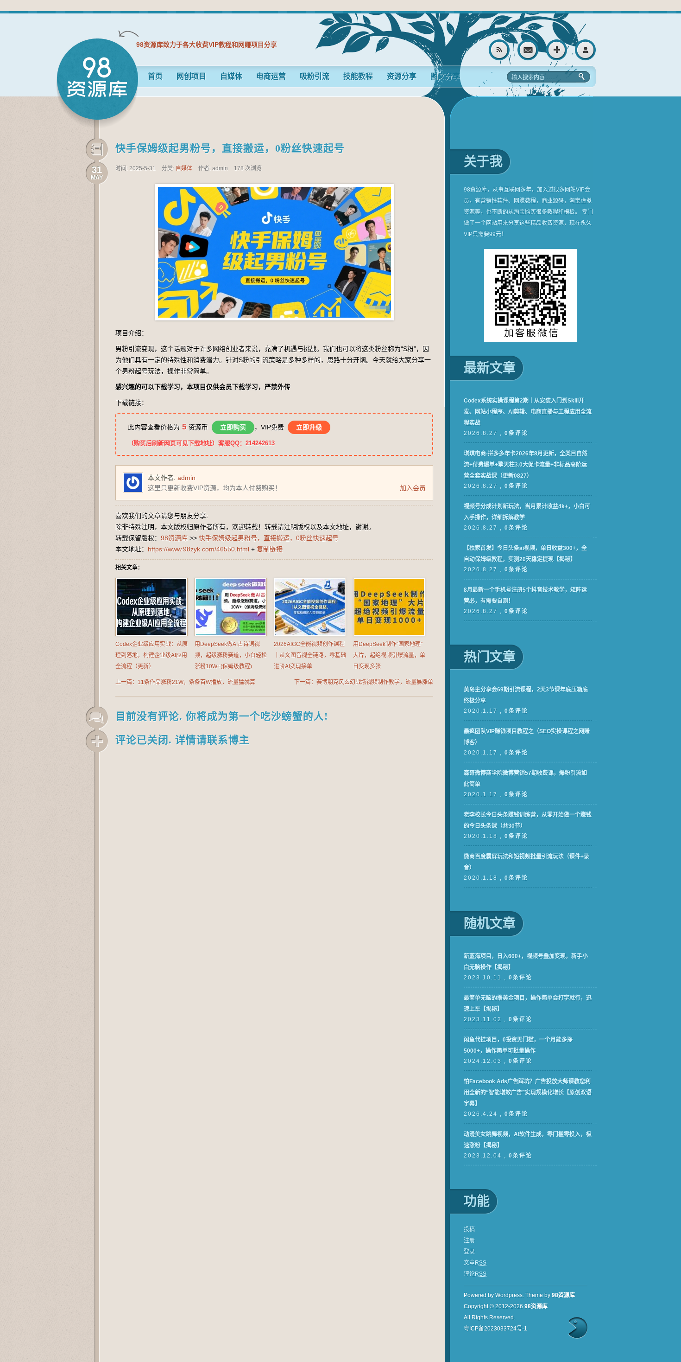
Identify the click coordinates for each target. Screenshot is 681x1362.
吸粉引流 (314, 76)
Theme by (550, 1295)
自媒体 (231, 76)
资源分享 (401, 76)
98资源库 (97, 83)
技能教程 (358, 76)
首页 (155, 76)
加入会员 (413, 488)
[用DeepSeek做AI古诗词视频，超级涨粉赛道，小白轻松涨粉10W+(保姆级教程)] (231, 634)
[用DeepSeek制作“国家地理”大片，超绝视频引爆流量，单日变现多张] (389, 634)
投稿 (469, 1229)
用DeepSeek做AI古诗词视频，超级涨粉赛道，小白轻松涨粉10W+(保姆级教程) (231, 655)
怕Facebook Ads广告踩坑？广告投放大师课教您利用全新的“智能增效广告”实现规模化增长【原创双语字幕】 (528, 1092)
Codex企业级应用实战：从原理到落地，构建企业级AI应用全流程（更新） (151, 655)
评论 (475, 1274)
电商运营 (271, 76)
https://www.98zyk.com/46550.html (198, 549)
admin (186, 477)
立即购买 (233, 427)
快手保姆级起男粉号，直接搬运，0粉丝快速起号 (230, 148)
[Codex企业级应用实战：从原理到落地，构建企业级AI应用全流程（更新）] (151, 634)
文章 (475, 1263)
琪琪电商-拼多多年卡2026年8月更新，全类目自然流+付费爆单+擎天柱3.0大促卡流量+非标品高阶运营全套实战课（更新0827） (525, 464)
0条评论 (516, 433)
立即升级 (309, 427)
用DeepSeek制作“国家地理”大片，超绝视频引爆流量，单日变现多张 (389, 655)
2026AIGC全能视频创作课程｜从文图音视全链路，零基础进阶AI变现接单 (310, 655)
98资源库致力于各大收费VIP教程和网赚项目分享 (206, 44)
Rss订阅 (499, 50)
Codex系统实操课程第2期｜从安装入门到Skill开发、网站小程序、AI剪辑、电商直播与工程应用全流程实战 (528, 411)
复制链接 (270, 549)
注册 (557, 50)
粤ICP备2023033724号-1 (495, 1328)
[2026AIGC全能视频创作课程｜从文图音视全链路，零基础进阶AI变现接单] (310, 634)
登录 (585, 50)
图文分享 (445, 76)
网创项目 (191, 76)
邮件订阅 (528, 50)
